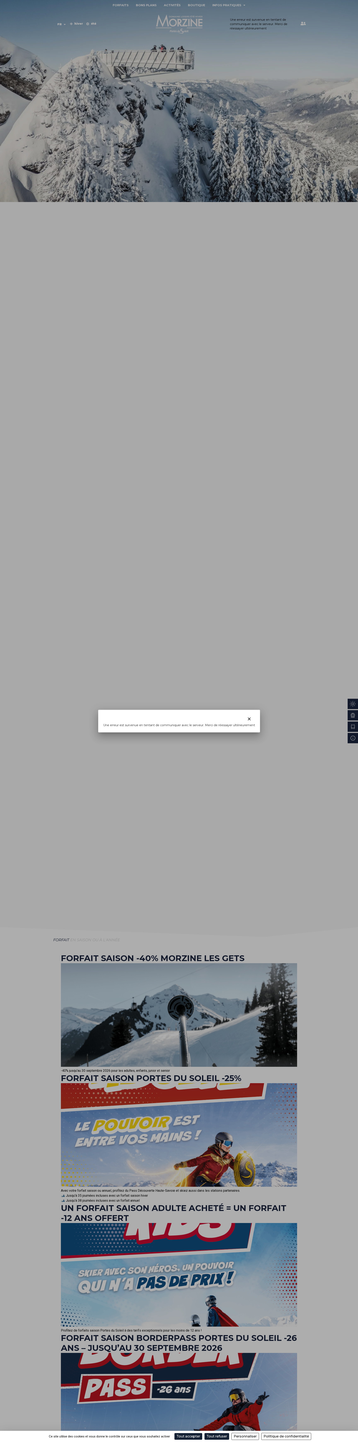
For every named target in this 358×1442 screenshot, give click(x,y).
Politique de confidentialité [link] (286, 1436)
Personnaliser (245, 1436)
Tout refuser (217, 1436)
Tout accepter (188, 1436)
